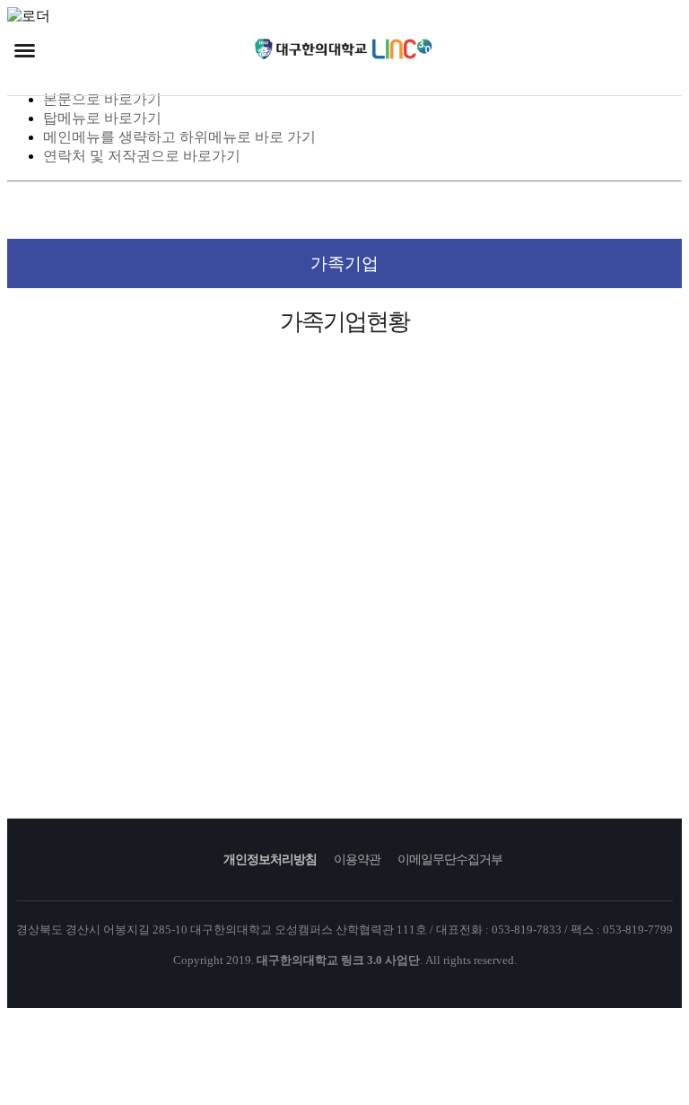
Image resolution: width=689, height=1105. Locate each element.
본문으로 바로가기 (102, 99)
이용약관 (357, 859)
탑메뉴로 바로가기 (102, 118)
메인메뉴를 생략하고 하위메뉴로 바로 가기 (179, 137)
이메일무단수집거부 (449, 859)
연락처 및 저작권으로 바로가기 (141, 155)
